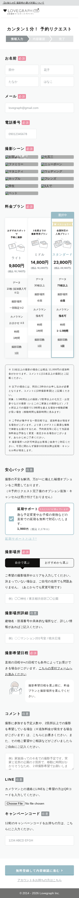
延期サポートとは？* (21, 538)
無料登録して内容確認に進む (38, 870)
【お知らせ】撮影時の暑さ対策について (23, 2)
